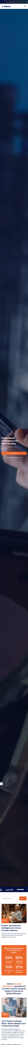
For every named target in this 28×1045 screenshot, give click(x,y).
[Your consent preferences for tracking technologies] (1, 783)
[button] (25, 6)
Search (23, 898)
